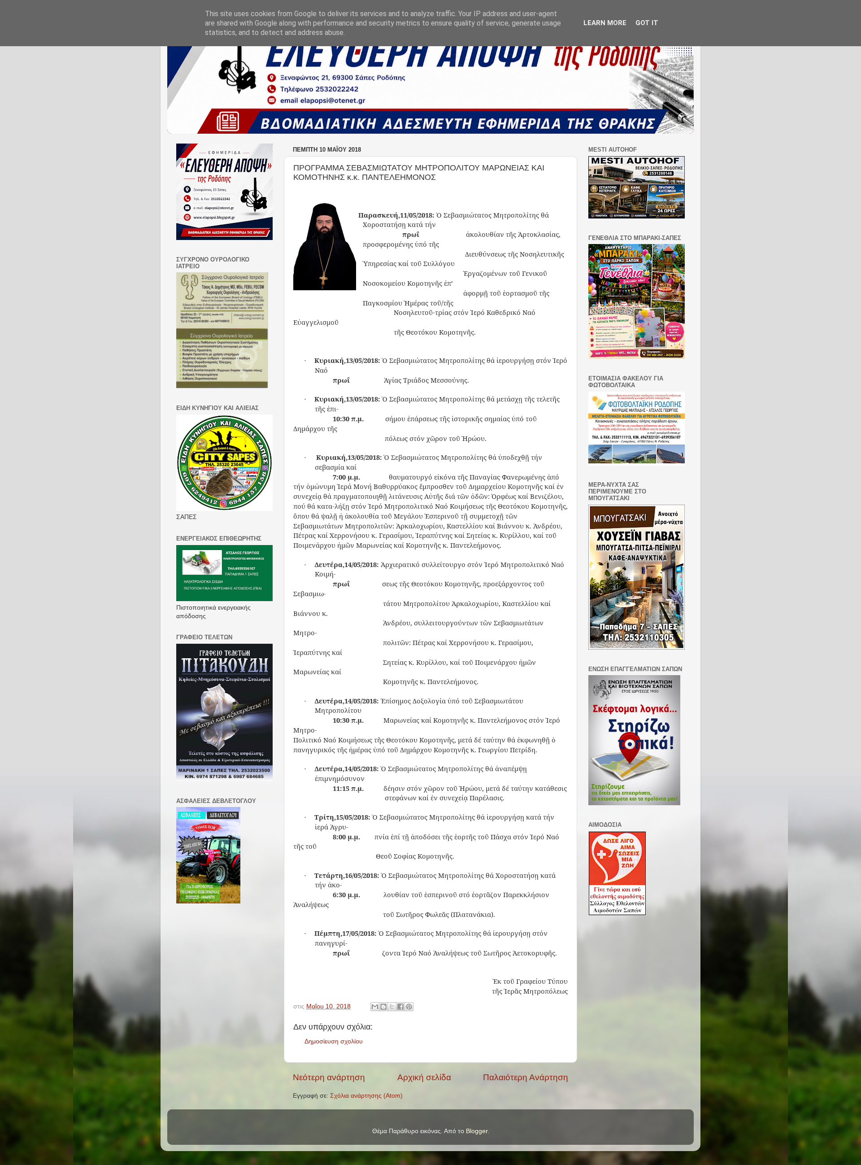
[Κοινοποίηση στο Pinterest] (408, 1006)
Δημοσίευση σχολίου (333, 1041)
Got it (646, 23)
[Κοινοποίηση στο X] (391, 1006)
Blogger (476, 1131)
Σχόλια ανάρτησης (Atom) (366, 1095)
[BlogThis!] (383, 1006)
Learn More (604, 23)
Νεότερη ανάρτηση (329, 1077)
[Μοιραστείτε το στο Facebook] (400, 1006)
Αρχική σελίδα (424, 1077)
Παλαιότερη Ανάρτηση (525, 1077)
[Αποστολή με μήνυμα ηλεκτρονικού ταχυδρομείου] (374, 1006)
